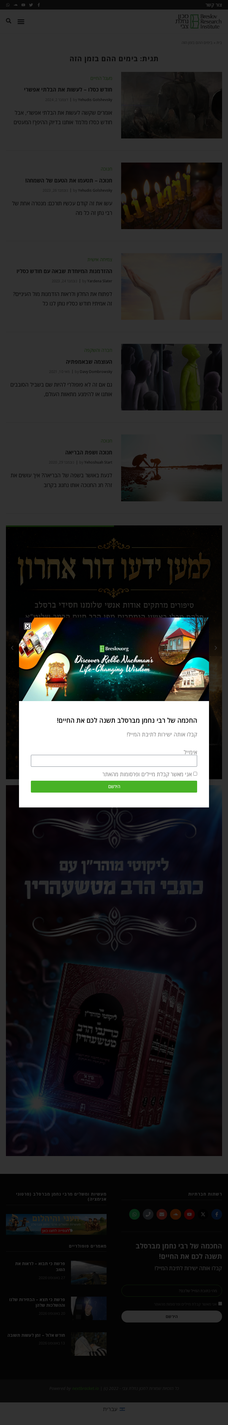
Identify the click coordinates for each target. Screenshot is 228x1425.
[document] (114, 712)
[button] (27, 626)
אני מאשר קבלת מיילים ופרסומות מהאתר (147, 774)
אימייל (190, 752)
